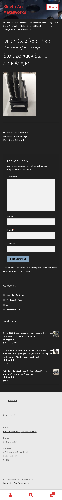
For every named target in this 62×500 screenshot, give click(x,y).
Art (7, 305)
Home (9, 22)
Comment (13, 176)
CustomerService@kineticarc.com (20, 431)
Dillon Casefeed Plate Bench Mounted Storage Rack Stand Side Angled (15, 136)
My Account (10, 495)
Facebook (12, 400)
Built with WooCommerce (16, 483)
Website (11, 243)
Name (10, 216)
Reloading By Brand (15, 295)
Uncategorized (13, 309)
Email (10, 229)
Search (31, 495)
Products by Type (14, 300)
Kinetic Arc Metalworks (14, 9)
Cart (47, 492)
